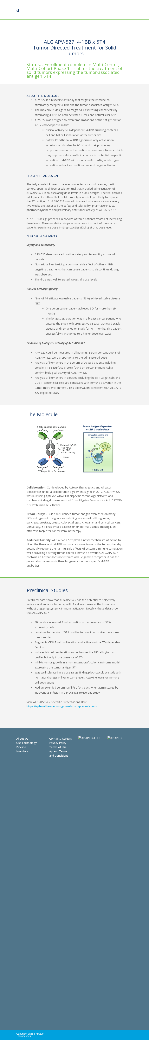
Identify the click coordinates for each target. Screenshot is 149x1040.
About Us (22, 738)
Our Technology (26, 743)
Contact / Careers (60, 738)
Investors (22, 751)
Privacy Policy (57, 743)
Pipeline (21, 747)
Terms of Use (58, 747)
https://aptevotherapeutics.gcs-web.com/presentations (62, 706)
